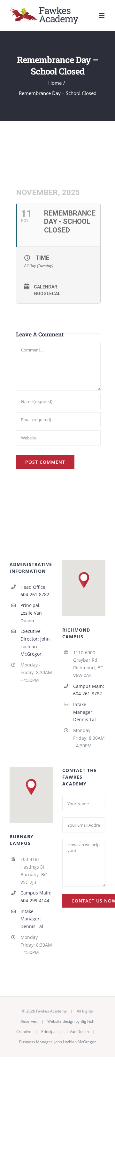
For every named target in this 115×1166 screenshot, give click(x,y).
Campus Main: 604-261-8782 (88, 690)
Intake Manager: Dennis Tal (84, 712)
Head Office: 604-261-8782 (34, 591)
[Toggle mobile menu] (102, 15)
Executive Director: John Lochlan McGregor (35, 642)
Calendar (45, 286)
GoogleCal (47, 293)
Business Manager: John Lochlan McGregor (57, 1041)
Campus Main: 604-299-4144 (35, 896)
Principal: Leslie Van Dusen (31, 613)
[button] (84, 580)
